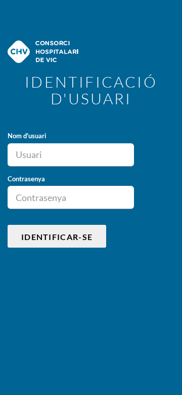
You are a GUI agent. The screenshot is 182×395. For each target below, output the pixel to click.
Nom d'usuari (27, 136)
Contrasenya (26, 179)
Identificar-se (57, 237)
